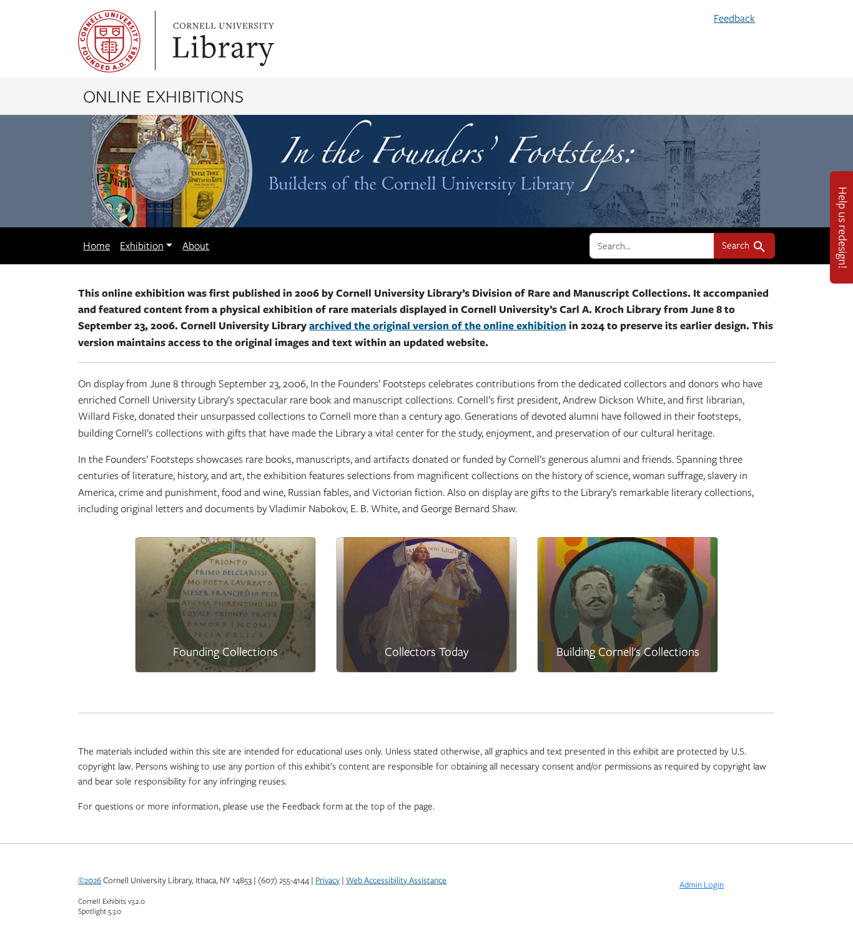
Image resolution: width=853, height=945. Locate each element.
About (195, 245)
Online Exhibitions (163, 95)
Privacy (327, 880)
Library (222, 41)
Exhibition (142, 245)
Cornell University (109, 41)
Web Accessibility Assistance (396, 880)
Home (96, 245)
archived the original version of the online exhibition (437, 325)
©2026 (89, 880)
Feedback (734, 18)
